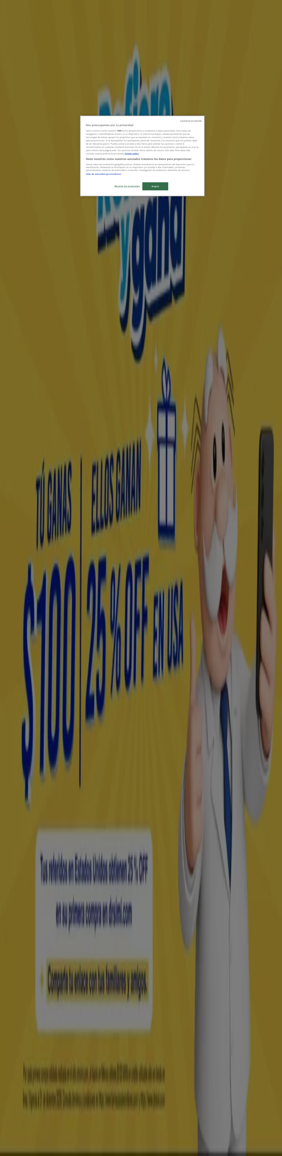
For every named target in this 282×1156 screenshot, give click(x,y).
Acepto (155, 186)
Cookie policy (132, 153)
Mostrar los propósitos (127, 186)
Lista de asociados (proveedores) (103, 173)
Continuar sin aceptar (191, 120)
